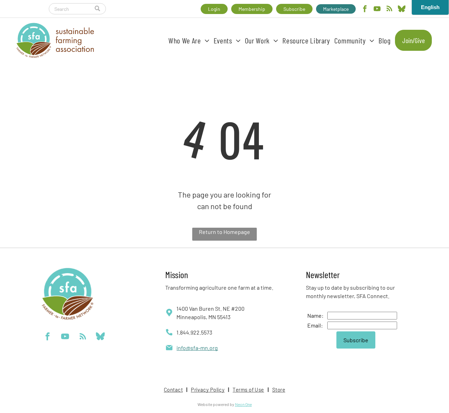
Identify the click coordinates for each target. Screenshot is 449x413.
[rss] (389, 10)
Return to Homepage (224, 231)
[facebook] (365, 10)
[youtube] (377, 10)
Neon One (243, 404)
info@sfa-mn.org (197, 347)
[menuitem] (189, 40)
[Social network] (401, 10)
